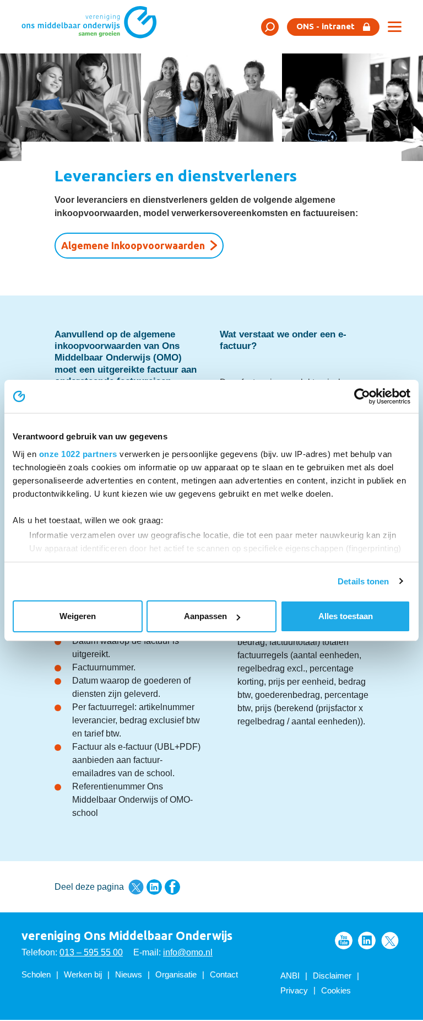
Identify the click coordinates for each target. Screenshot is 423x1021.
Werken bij (83, 974)
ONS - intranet (325, 26)
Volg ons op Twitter (390, 940)
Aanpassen (205, 616)
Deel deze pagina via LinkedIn (154, 887)
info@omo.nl (188, 952)
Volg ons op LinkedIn (367, 940)
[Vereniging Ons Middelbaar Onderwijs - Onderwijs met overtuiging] (93, 26)
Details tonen (363, 581)
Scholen (36, 974)
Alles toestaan (345, 616)
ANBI (290, 975)
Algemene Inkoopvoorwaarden (133, 245)
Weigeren (77, 616)
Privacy (294, 990)
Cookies (336, 990)
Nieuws (128, 974)
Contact (224, 974)
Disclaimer (332, 975)
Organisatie (176, 974)
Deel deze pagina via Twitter (136, 887)
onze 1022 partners (78, 454)
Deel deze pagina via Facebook (172, 887)
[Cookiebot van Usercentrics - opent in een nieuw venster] (362, 396)
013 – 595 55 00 (91, 952)
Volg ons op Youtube (343, 940)
